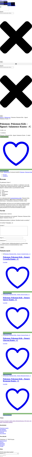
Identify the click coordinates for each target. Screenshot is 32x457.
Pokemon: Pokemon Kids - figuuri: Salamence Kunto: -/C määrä (15, 135)
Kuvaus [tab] (5, 174)
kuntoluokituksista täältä (16, 198)
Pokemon (22, 172)
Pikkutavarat (7, 117)
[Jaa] (3, 455)
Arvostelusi (3, 222)
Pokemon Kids (28, 172)
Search (1, 453)
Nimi (1, 237)
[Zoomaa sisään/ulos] (0, 455)
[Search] (18, 453)
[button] (16, 64)
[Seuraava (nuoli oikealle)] (2, 456)
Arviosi (2, 225)
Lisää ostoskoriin (4, 136)
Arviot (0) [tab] (5, 176)
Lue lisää (5, 262)
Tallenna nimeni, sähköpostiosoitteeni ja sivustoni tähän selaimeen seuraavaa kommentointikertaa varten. (14, 244)
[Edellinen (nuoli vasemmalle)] (0, 456)
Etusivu (2, 117)
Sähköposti (3, 240)
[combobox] (7, 13)
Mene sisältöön (3, 0)
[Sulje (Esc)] (5, 455)
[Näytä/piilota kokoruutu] (2, 455)
